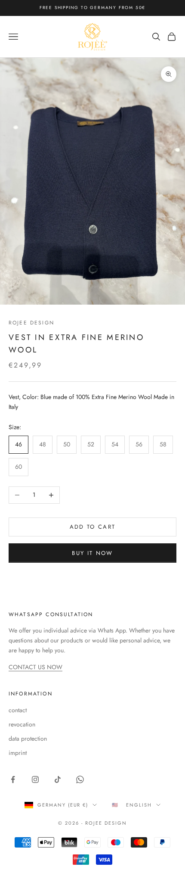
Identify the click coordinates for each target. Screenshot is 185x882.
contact (18, 710)
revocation (22, 724)
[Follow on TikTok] (57, 779)
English (139, 804)
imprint (18, 752)
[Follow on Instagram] (35, 779)
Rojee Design (31, 323)
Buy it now (92, 553)
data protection (28, 738)
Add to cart (93, 527)
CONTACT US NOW (35, 667)
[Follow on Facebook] (13, 779)
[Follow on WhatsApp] (80, 779)
